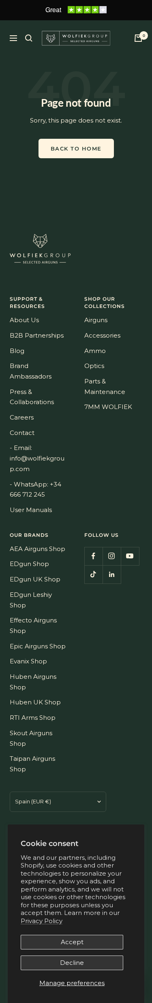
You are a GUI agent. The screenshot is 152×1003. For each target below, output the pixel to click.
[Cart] (138, 38)
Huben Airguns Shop (33, 682)
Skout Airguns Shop (31, 738)
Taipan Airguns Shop (32, 764)
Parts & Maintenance (104, 386)
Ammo (95, 351)
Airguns (95, 320)
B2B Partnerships (37, 335)
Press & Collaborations (32, 397)
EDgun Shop (29, 564)
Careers (22, 417)
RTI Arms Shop (33, 717)
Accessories (102, 335)
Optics (94, 366)
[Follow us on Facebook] (93, 556)
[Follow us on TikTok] (93, 574)
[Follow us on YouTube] (130, 556)
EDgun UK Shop (35, 579)
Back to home (76, 148)
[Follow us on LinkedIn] (112, 574)
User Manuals (31, 510)
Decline (72, 962)
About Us (24, 320)
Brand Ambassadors (30, 371)
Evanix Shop (28, 661)
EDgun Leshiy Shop (31, 600)
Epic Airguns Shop (38, 646)
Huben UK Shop (35, 702)
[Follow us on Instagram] (112, 556)
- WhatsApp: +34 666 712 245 (35, 489)
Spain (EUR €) (33, 801)
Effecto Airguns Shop (33, 625)
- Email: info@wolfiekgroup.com (37, 458)
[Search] (28, 38)
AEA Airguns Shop (37, 549)
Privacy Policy (41, 921)
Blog (17, 351)
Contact (22, 433)
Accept (72, 942)
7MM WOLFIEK (108, 407)
